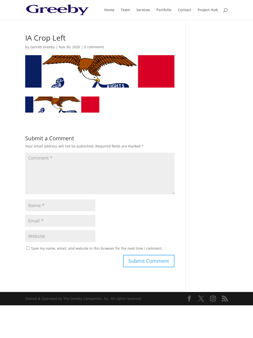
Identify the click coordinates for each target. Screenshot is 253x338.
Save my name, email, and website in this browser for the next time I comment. (97, 248)
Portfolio (163, 10)
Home (109, 10)
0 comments (94, 47)
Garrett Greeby (42, 47)
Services (143, 10)
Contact (184, 10)
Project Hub (208, 10)
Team (125, 10)
